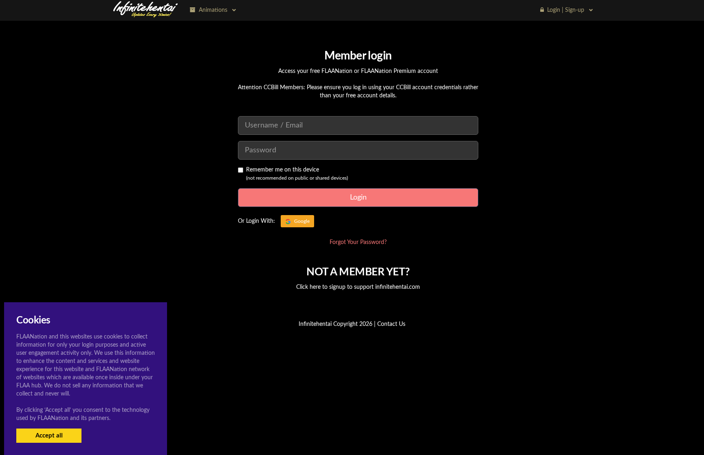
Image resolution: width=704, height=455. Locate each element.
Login (358, 197)
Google (301, 221)
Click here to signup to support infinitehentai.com (358, 287)
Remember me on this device (282, 170)
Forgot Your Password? (358, 242)
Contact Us (391, 324)
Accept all (49, 436)
